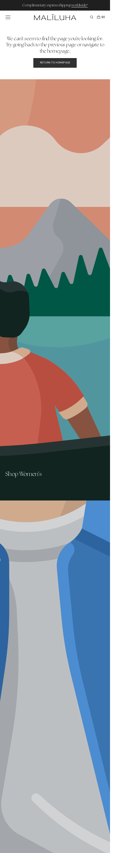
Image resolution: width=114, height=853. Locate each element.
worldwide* (79, 5)
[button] (8, 17)
